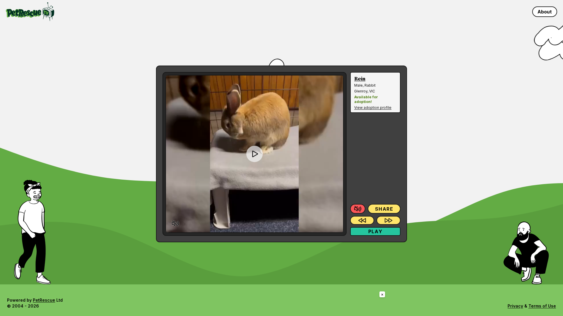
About (544, 12)
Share (384, 209)
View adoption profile (372, 107)
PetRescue (44, 300)
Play (375, 231)
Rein (359, 78)
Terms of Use (542, 305)
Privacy (515, 305)
